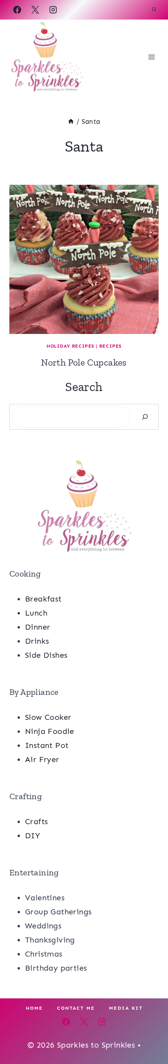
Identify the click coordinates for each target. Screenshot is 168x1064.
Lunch (36, 613)
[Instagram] (53, 10)
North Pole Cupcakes (84, 362)
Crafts (36, 821)
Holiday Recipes (70, 346)
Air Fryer (42, 759)
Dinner (37, 627)
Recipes (110, 346)
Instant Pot (46, 745)
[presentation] (84, 259)
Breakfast (43, 598)
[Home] (71, 121)
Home (34, 1008)
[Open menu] (151, 57)
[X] (35, 10)
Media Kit (126, 1008)
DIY (32, 835)
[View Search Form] (154, 9)
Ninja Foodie (49, 731)
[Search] (145, 417)
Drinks (37, 641)
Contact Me (76, 1008)
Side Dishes (46, 655)
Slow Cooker (48, 717)
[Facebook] (17, 10)
